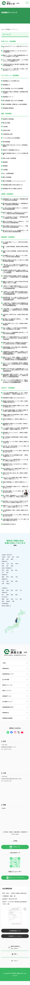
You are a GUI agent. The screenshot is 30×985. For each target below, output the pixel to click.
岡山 (12, 590)
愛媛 (7, 594)
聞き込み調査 (6, 122)
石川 (3, 572)
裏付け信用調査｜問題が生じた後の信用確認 (15, 104)
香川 (3, 594)
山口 (21, 590)
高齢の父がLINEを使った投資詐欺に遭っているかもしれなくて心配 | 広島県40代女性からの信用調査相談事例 (15, 370)
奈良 (12, 581)
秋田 (17, 557)
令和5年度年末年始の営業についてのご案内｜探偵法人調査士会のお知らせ (16, 520)
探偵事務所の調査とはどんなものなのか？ (14, 397)
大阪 (3, 581)
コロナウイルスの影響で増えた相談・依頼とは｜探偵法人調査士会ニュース (15, 478)
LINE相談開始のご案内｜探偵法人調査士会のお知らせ (15, 511)
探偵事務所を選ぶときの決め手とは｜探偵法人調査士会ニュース (15, 464)
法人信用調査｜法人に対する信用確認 (13, 88)
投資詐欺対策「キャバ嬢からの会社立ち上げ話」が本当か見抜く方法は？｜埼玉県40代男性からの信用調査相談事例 (16, 298)
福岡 (3, 599)
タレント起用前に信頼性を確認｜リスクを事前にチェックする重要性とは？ (15, 60)
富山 (16, 570)
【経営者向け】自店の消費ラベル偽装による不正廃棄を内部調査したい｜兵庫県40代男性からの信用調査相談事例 (15, 353)
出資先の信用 (6, 130)
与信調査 (5, 169)
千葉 (7, 563)
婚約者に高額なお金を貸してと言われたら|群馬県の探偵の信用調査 (15, 260)
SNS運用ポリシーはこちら (15, 936)
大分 (16, 599)
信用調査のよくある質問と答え (11, 80)
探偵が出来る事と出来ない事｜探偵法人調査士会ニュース (15, 473)
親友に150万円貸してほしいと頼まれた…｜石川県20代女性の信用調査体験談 (16, 222)
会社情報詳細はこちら (15, 931)
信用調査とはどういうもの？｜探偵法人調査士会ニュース (15, 433)
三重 (16, 577)
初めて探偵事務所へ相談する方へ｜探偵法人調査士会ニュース (15, 487)
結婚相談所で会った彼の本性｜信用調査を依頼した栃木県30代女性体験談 (15, 199)
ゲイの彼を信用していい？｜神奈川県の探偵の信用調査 (15, 242)
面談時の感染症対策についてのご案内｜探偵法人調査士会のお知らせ (15, 401)
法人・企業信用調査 (8, 173)
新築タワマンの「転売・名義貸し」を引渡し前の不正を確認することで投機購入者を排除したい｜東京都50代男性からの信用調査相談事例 (15, 358)
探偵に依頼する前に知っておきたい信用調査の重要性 (15, 145)
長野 (7, 570)
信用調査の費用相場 (8, 108)
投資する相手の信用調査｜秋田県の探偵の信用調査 (15, 251)
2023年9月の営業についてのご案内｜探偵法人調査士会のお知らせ (16, 451)
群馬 (3, 566)
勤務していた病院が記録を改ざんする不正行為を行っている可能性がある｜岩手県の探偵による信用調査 (15, 338)
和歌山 (8, 583)
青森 (8, 557)
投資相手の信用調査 (8, 119)
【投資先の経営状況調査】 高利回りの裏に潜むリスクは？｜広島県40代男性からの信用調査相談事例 (15, 277)
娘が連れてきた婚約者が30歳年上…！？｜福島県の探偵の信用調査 (15, 319)
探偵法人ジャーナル (7, 685)
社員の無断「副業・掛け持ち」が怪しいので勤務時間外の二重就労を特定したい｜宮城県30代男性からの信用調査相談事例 (15, 375)
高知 (16, 594)
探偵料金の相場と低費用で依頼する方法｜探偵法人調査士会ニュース (15, 406)
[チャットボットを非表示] (28, 490)
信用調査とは (6, 84)
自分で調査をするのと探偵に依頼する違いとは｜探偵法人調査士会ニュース (15, 469)
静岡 (3, 577)
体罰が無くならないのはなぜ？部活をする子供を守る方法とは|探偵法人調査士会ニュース (15, 502)
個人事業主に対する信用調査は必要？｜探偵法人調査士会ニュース (15, 455)
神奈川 (17, 563)
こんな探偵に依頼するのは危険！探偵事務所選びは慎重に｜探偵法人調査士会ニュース (15, 428)
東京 (3, 563)
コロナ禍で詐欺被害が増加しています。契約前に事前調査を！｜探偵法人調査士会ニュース (15, 393)
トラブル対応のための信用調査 (11, 138)
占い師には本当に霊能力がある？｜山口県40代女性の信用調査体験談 (15, 208)
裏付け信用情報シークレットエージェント (14, 181)
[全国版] (8, 3)
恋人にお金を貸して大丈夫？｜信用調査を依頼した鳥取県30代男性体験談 (15, 217)
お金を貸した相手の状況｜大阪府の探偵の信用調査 (15, 315)
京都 (7, 581)
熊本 (21, 599)
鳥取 (3, 590)
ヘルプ (15, 960)
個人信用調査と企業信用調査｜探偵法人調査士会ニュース (15, 437)
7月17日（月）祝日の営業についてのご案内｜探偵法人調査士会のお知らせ (16, 446)
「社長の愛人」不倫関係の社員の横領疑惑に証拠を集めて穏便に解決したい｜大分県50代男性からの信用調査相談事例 (15, 304)
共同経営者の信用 (7, 134)
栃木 (7, 566)
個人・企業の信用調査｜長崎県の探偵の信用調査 (15, 247)
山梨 (12, 570)
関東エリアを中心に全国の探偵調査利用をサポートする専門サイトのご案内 (15, 56)
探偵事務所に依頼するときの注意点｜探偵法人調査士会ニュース (15, 424)
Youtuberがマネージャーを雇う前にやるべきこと (15, 47)
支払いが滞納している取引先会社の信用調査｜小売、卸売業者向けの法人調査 (15, 328)
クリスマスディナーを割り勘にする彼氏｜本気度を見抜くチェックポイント (15, 69)
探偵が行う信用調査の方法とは (11, 150)
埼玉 (12, 563)
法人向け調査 (5, 679)
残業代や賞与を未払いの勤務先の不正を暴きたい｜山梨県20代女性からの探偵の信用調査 (15, 343)
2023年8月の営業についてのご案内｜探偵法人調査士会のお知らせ (16, 515)
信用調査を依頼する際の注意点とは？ (13, 184)
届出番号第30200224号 (20, 655)
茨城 (12, 566)
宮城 (3, 559)
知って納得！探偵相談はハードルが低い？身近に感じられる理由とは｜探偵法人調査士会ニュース (15, 496)
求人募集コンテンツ (7, 701)
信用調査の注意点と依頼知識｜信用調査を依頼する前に (15, 92)
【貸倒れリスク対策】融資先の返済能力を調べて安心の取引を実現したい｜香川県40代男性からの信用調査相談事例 (15, 293)
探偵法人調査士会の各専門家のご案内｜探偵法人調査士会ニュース (15, 415)
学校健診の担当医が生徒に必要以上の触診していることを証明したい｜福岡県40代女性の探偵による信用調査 (15, 271)
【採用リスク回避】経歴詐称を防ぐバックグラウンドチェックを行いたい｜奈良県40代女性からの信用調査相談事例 (15, 287)
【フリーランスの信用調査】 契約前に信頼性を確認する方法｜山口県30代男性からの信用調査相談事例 (15, 364)
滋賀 (16, 581)
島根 (7, 590)
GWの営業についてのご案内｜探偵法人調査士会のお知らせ (16, 442)
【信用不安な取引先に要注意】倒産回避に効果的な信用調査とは (15, 65)
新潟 (3, 570)
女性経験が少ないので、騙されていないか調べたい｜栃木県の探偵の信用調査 (15, 256)
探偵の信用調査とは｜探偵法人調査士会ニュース (15, 482)
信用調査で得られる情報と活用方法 (12, 188)
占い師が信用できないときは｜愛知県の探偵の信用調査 (15, 324)
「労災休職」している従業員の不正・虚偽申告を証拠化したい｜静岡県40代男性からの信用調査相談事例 (15, 310)
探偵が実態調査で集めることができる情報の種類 (15, 154)
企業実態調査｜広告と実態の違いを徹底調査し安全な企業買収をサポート (15, 347)
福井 (7, 572)
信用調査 (8, 29)
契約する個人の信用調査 (9, 158)
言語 (15, 954)
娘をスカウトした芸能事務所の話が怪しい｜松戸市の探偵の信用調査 (15, 333)
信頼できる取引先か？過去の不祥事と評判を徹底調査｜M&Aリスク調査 (15, 282)
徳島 (12, 594)
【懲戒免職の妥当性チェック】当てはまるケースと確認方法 (15, 51)
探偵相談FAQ (5, 712)
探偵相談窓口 (5, 668)
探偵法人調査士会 (6, 605)
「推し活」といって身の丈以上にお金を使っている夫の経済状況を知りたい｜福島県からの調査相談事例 (15, 266)
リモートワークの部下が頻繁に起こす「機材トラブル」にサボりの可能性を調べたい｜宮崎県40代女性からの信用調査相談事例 (15, 381)
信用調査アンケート (8, 96)
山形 (7, 559)
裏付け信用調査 (7, 177)
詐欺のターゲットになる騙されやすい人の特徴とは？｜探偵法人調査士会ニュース (15, 506)
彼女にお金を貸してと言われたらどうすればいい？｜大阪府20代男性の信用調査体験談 (15, 213)
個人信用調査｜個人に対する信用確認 (13, 100)
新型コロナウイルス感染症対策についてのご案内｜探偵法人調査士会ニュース (15, 460)
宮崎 (3, 601)
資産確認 (5, 165)
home (2, 29)
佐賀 (12, 599)
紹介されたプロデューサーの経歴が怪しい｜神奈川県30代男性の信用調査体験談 (15, 231)
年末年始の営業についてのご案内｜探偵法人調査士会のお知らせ (15, 491)
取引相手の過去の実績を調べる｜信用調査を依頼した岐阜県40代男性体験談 (15, 204)
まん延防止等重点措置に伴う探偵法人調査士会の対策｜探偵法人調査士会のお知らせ (15, 410)
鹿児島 (8, 601)
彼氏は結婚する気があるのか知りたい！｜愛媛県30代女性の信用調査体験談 (15, 226)
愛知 (7, 577)
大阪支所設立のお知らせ (9, 524)
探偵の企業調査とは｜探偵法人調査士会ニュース (15, 419)
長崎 (7, 599)
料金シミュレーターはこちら (16, 877)
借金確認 (5, 162)
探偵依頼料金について (8, 674)
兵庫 (3, 583)
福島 (12, 559)
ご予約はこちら (16, 847)
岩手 (13, 557)
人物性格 (5, 126)
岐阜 (12, 577)
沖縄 (13, 601)
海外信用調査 (6, 141)
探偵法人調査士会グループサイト (15, 947)
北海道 (3, 557)
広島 (16, 590)
